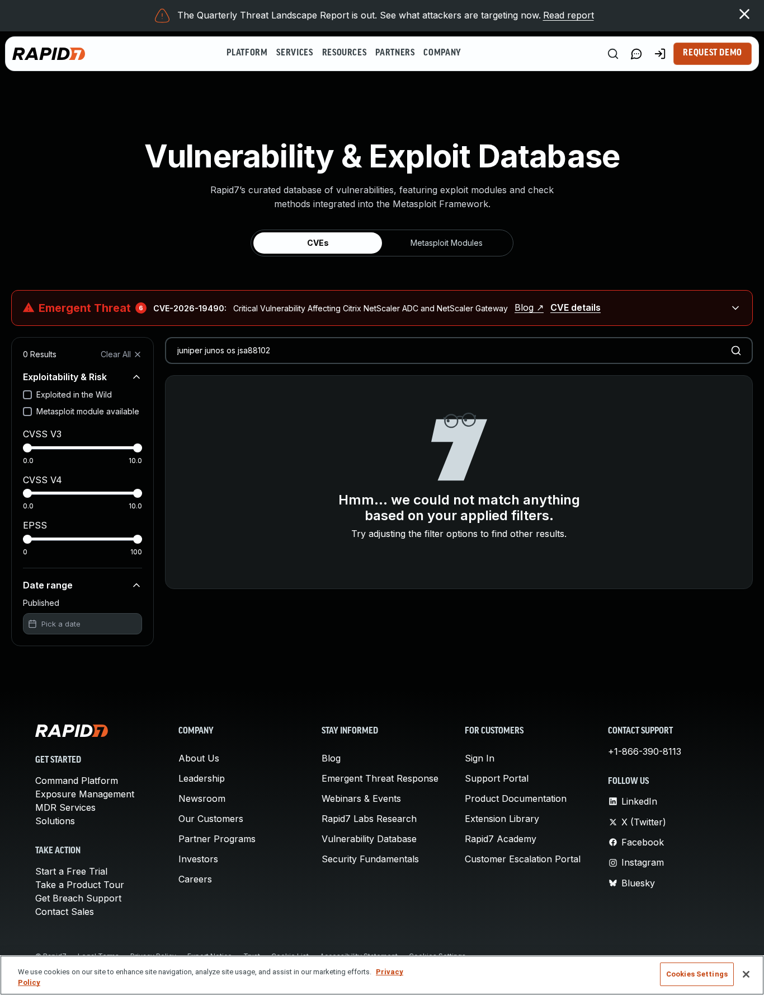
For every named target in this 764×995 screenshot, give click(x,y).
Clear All (116, 354)
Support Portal (497, 778)
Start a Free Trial (71, 871)
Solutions (55, 820)
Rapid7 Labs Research (369, 818)
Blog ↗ (529, 307)
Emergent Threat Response (380, 778)
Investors (198, 859)
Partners (394, 53)
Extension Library (502, 818)
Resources (344, 53)
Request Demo (712, 53)
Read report (568, 15)
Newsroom (201, 798)
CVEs (318, 242)
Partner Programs (217, 838)
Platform (247, 53)
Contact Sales (64, 911)
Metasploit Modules (447, 242)
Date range (48, 585)
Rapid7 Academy (500, 838)
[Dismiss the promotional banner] (744, 14)
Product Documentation (516, 798)
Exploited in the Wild (74, 394)
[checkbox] (27, 394)
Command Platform (76, 780)
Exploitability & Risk (65, 376)
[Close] (746, 974)
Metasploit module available (87, 411)
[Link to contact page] (636, 54)
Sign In (479, 758)
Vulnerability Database (369, 838)
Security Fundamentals (370, 859)
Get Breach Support (78, 898)
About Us (198, 758)
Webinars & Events (361, 798)
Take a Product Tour (79, 884)
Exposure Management (84, 794)
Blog (331, 758)
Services (294, 53)
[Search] (613, 54)
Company (442, 53)
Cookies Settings (697, 974)
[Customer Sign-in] (660, 54)
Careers (195, 879)
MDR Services (65, 807)
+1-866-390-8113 (644, 751)
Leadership (201, 778)
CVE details (575, 307)
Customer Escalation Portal (523, 859)
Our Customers (210, 818)
